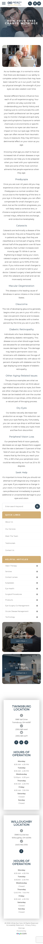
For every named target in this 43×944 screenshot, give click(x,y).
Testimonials (10, 543)
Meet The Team (11, 536)
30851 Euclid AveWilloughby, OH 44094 (21, 836)
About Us (9, 522)
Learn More (20, 641)
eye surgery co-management (17, 606)
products (9, 600)
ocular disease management (16, 611)
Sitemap (21, 928)
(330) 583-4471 (22, 736)
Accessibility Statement (15, 925)
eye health (9, 589)
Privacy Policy (30, 925)
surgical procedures (13, 594)
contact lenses (11, 577)
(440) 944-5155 (21, 845)
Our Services (10, 529)
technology (10, 617)
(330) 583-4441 (21, 729)
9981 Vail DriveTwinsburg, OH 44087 (21, 720)
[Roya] (21, 933)
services (8, 571)
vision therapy (11, 566)
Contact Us (9, 550)
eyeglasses (9, 583)
